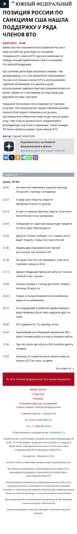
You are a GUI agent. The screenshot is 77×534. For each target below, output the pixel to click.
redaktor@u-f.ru (44, 419)
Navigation (4, 4)
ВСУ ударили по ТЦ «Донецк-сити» (37, 324)
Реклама (38, 398)
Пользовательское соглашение (38, 403)
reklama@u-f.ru (57, 432)
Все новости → (65, 368)
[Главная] (44, 4)
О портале (38, 394)
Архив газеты (38, 389)
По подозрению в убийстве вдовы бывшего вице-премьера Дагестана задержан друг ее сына (43, 312)
